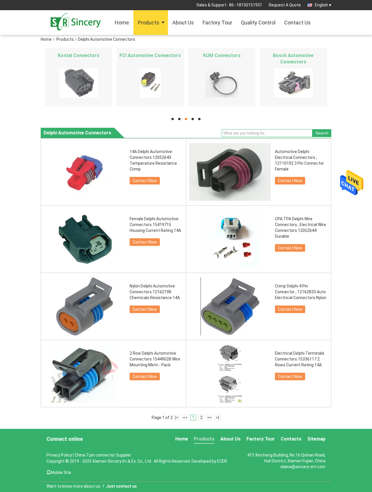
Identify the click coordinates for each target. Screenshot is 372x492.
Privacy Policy (59, 455)
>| (217, 417)
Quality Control (258, 22)
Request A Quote (285, 5)
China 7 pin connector (95, 455)
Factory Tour (217, 22)
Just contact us (121, 486)
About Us (183, 22)
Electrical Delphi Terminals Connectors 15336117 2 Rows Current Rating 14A (299, 359)
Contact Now (145, 180)
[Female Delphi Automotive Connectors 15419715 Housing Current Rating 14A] (84, 239)
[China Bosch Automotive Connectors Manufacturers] (293, 82)
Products (148, 22)
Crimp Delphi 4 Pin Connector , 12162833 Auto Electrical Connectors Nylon (300, 292)
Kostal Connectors (78, 55)
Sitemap (316, 439)
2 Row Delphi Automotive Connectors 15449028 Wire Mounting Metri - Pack (155, 359)
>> (209, 417)
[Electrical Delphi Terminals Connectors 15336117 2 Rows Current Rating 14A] (230, 373)
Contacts (291, 439)
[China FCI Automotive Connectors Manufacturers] (150, 82)
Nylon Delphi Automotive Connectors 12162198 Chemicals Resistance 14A (155, 292)
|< (176, 417)
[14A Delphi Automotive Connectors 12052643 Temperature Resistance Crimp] (84, 172)
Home (122, 22)
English (321, 5)
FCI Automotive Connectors (150, 55)
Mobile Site (61, 472)
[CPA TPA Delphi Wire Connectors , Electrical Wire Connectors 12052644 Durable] (230, 239)
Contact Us (297, 22)
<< (185, 417)
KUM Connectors (222, 55)
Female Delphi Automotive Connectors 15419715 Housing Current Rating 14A (155, 224)
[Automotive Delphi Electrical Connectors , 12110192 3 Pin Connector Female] (230, 172)
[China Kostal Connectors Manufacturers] (78, 82)
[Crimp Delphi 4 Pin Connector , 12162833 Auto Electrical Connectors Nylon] (230, 306)
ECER (222, 461)
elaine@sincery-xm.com (303, 466)
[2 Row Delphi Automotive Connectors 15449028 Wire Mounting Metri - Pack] (84, 373)
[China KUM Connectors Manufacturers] (222, 82)
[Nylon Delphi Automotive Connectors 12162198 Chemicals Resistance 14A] (84, 306)
